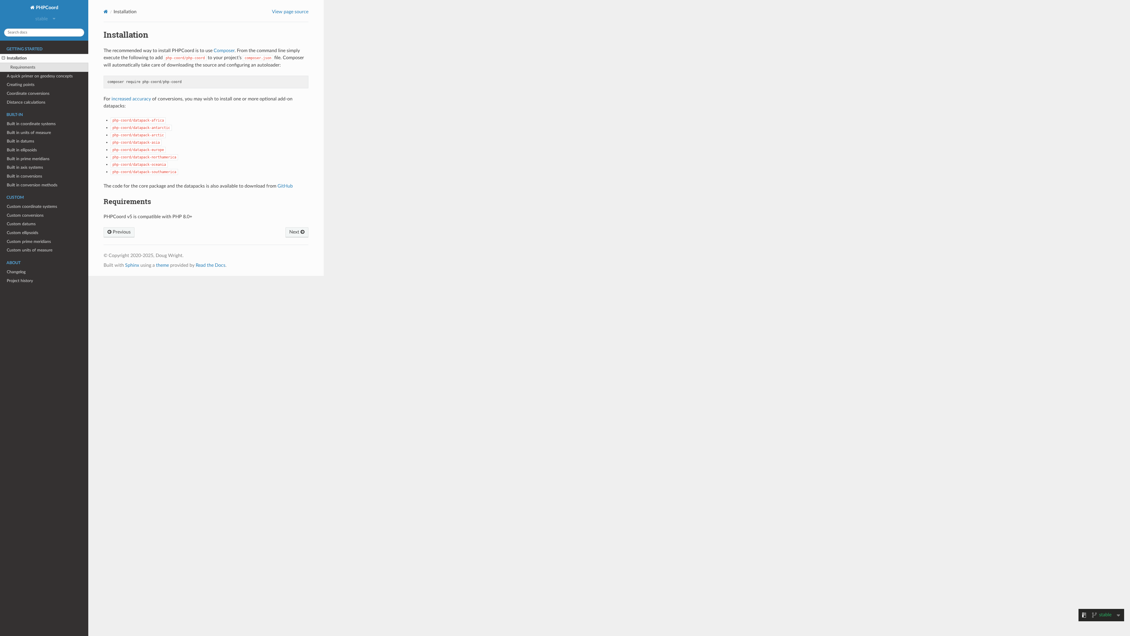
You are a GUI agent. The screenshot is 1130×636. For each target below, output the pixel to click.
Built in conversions (24, 176)
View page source (290, 11)
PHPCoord (46, 7)
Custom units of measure (29, 250)
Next (294, 232)
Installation (17, 58)
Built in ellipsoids (22, 150)
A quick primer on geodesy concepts (40, 76)
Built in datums (20, 141)
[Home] (106, 11)
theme (162, 265)
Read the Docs (210, 265)
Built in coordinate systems (31, 124)
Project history (20, 281)
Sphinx (132, 265)
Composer (224, 50)
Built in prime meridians (28, 159)
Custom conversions (25, 215)
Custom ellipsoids (22, 233)
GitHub (285, 186)
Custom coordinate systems (32, 206)
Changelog (16, 272)
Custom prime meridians (29, 241)
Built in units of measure (29, 132)
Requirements (22, 67)
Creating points (20, 84)
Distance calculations (26, 102)
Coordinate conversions (28, 93)
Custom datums (21, 224)
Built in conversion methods (32, 185)
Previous (121, 232)
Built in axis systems (25, 167)
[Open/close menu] (3, 58)
